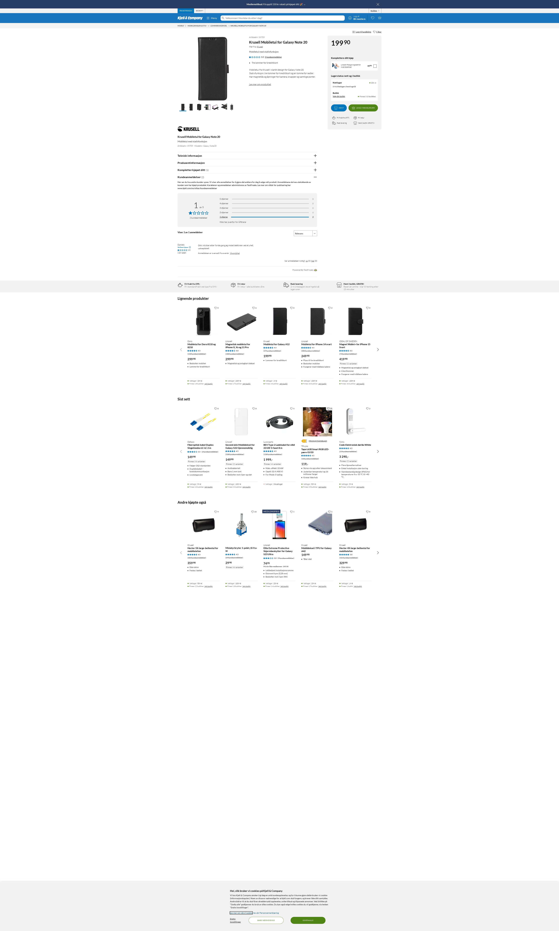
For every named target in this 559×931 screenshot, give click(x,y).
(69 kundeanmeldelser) (234, 558)
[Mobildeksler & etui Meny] (208, 25)
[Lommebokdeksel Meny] (229, 25)
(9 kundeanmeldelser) (286, 558)
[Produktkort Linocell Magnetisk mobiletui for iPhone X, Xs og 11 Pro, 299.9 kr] (241, 321)
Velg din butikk (339, 96)
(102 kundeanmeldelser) (348, 558)
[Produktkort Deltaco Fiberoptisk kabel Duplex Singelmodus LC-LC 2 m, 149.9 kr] (203, 422)
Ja (307, 261)
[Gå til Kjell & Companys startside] (191, 18)
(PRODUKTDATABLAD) (318, 441)
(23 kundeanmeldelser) (348, 451)
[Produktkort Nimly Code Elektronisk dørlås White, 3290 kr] (355, 422)
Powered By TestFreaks (302, 270)
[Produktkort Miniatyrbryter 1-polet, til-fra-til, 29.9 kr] (241, 525)
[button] (182, 107)
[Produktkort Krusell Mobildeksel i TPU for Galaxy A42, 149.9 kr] (317, 525)
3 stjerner (224, 208)
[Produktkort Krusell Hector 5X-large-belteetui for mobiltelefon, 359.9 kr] (203, 525)
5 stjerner (224, 199)
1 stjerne (224, 217)
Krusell (260, 46)
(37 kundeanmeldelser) (272, 351)
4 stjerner (224, 203)
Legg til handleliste (363, 32)
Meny (214, 18)
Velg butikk (208, 384)
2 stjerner (224, 212)
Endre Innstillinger (235, 920)
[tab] (186, 10)
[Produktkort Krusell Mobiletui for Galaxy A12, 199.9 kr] (279, 321)
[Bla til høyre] (377, 349)
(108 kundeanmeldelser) (234, 454)
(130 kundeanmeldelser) (196, 354)
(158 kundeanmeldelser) (272, 454)
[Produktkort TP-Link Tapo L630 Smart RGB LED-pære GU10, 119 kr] (317, 422)
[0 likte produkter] (372, 17)
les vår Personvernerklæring (266, 913)
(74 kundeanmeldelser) (348, 354)
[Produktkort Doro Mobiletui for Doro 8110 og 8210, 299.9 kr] (203, 321)
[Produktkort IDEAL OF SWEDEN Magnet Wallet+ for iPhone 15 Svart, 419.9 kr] (355, 321)
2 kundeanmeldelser (273, 57)
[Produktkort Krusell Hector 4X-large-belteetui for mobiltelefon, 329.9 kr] (355, 525)
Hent (341, 108)
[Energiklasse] (304, 441)
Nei (312, 261)
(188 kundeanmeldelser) (234, 354)
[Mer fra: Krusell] (188, 130)
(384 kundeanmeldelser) (310, 351)
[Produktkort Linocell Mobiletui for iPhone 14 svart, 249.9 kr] (317, 321)
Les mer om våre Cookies (241, 913)
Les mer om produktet (260, 84)
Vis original (235, 253)
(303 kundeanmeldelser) (196, 558)
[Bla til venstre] (181, 349)
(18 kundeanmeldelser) (310, 459)
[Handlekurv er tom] (379, 17)
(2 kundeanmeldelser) (210, 452)
